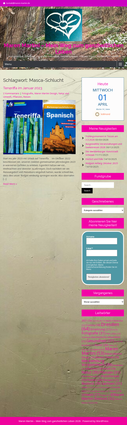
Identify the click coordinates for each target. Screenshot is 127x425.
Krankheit (88, 345)
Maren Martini (100, 351)
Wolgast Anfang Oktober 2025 (101, 163)
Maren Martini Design (45, 93)
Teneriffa (106, 387)
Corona (93, 325)
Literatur (87, 349)
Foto (115, 330)
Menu (8, 64)
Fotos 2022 (113, 333)
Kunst (101, 345)
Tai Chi (96, 387)
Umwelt (91, 394)
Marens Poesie (107, 357)
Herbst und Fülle (94, 159)
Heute (103, 83)
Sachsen (111, 383)
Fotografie (27, 93)
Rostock (91, 383)
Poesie (95, 380)
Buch (111, 320)
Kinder (119, 341)
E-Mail (89, 248)
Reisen (27, 96)
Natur (90, 372)
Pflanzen (17, 96)
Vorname (90, 237)
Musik (110, 368)
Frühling (86, 337)
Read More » (10, 183)
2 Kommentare (11, 93)
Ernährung (100, 329)
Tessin (115, 390)
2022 (96, 321)
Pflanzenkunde (91, 376)
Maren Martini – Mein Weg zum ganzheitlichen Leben (63, 48)
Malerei (99, 349)
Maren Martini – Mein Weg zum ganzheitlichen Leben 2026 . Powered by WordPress (63, 421)
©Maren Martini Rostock (103, 396)
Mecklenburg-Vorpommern (97, 362)
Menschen (94, 368)
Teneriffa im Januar (99, 391)
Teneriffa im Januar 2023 (22, 88)
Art (102, 321)
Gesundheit (100, 340)
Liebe (113, 345)
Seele (86, 387)
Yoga (105, 395)
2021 (87, 320)
